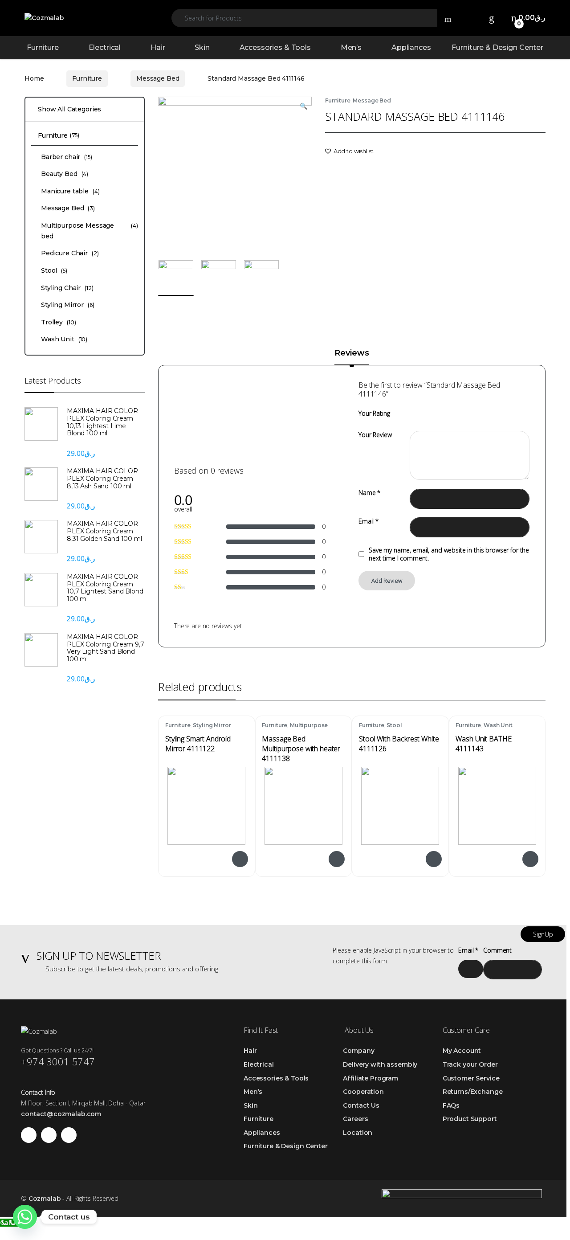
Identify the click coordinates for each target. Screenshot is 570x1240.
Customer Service (471, 1078)
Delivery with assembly (380, 1064)
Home (34, 78)
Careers (355, 1119)
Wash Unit (498, 725)
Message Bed (157, 78)
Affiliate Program (370, 1078)
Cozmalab (44, 1199)
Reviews (351, 353)
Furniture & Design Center (497, 47)
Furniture (43, 47)
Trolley (58, 322)
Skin (202, 47)
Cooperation (363, 1092)
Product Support (470, 1119)
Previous (185, 173)
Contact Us (361, 1105)
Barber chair (66, 157)
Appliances (411, 47)
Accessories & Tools (275, 47)
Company (358, 1051)
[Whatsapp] (25, 1217)
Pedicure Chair (70, 253)
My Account (462, 1051)
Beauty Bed (64, 174)
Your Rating (374, 413)
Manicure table (70, 191)
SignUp (543, 934)
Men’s (351, 47)
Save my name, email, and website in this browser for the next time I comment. (449, 554)
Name (369, 493)
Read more (239, 859)
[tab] (351, 357)
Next (291, 173)
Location (357, 1133)
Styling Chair (67, 288)
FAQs (451, 1105)
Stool (394, 725)
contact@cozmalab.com (61, 1114)
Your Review (374, 435)
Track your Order (470, 1064)
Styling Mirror (212, 725)
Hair (158, 47)
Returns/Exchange (473, 1092)
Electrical (105, 47)
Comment (497, 950)
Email (368, 521)
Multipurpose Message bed (295, 728)
